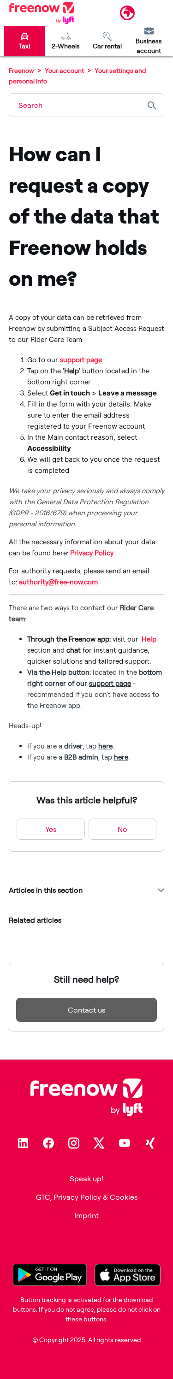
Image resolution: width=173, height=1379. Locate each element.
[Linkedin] (23, 1143)
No (122, 829)
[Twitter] (99, 1143)
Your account (65, 70)
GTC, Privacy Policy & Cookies (86, 1197)
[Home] (42, 12)
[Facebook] (48, 1143)
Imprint (86, 1215)
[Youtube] (124, 1143)
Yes (50, 829)
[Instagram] (74, 1143)
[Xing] (150, 1143)
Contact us (86, 1009)
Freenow (21, 70)
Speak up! (86, 1178)
